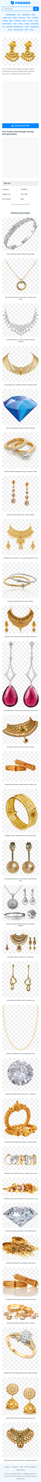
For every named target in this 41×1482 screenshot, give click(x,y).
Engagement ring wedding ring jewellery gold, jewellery (20, 1373)
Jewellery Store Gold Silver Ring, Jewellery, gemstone (20, 1173)
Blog (21, 1467)
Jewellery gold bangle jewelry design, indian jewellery (20, 1142)
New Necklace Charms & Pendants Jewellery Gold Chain (20, 298)
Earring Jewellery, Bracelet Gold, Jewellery (20, 601)
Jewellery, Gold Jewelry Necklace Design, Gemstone (20, 636)
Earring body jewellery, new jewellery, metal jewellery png (20, 879)
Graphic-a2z (20, 1479)
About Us (7, 1467)
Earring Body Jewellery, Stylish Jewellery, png (20, 1000)
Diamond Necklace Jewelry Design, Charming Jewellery (20, 340)
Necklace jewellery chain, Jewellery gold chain (20, 1053)
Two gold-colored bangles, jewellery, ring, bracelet (20, 1299)
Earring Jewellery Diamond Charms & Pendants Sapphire (20, 925)
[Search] (36, 9)
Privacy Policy (20, 1470)
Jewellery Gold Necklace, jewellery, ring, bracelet (21, 1263)
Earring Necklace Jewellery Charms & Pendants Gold (20, 385)
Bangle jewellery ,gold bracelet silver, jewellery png (20, 835)
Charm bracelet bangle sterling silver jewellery (20, 254)
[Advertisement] (20, 101)
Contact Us (15, 1467)
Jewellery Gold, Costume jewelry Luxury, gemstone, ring (20, 1198)
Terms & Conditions (30, 1467)
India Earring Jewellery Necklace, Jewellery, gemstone (20, 1460)
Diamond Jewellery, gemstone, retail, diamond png (20, 1231)
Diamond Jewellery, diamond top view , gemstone (20, 1094)
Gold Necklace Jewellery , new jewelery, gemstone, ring (20, 558)
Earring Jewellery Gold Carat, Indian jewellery (20, 515)
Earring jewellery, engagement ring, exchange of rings (20, 471)
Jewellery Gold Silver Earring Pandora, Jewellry (20, 1323)
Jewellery (24, 189)
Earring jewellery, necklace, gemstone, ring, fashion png (20, 710)
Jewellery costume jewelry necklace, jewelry (20, 747)
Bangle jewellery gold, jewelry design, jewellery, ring (20, 784)
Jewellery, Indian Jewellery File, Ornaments (20, 957)
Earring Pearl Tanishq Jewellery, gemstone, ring (20, 1418)
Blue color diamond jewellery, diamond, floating (20, 428)
